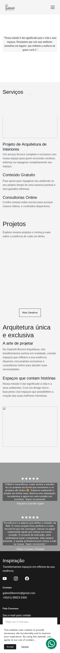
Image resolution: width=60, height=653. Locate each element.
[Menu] (53, 7)
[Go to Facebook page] (27, 579)
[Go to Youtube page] (5, 579)
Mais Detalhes (30, 312)
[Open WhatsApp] (51, 643)
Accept (10, 647)
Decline (25, 647)
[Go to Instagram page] (16, 579)
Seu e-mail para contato (17, 615)
